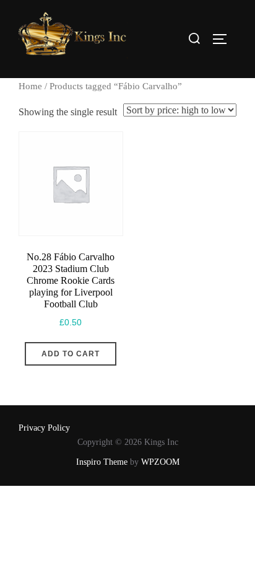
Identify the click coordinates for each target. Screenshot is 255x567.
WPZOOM (160, 462)
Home (30, 86)
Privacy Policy (44, 428)
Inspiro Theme (101, 462)
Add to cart (70, 353)
